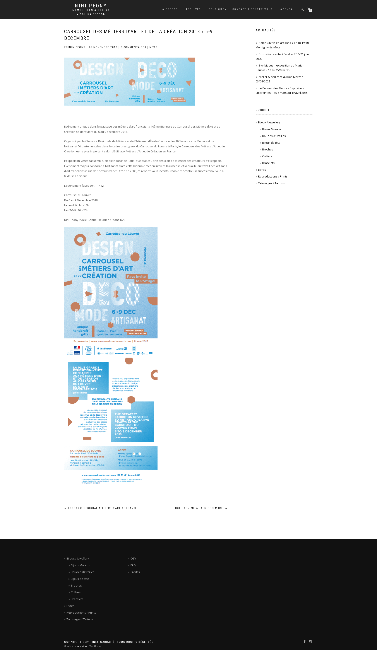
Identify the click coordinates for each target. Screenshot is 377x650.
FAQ (133, 565)
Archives (193, 9)
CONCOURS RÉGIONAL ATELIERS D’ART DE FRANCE (100, 508)
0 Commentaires (133, 47)
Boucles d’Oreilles (274, 136)
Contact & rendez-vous (252, 9)
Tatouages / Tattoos (271, 183)
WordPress (95, 646)
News (153, 47)
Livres (262, 170)
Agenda (286, 9)
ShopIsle (69, 646)
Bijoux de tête (271, 143)
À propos (170, 9)
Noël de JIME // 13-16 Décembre (201, 508)
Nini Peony (91, 6)
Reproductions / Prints (273, 176)
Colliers (267, 156)
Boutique (216, 9)
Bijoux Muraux (271, 129)
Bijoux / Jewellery (269, 122)
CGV (133, 558)
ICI (102, 186)
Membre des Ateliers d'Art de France (91, 12)
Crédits (135, 572)
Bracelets (268, 163)
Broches (267, 149)
